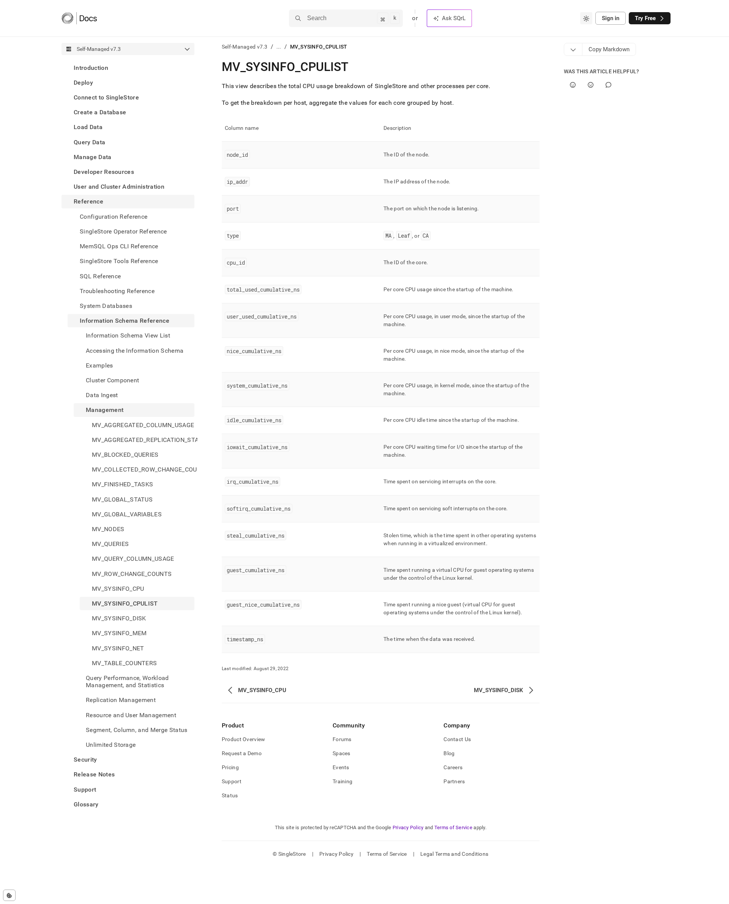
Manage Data (93, 157)
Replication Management (121, 700)
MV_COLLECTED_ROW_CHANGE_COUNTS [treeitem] (143, 469)
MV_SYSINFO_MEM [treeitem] (119, 633)
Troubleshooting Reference (117, 291)
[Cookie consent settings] (9, 895)
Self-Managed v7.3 (245, 47)
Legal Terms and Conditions (454, 854)
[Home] (79, 18)
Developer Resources (104, 171)
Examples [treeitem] (99, 365)
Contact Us (457, 739)
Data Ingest (102, 395)
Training (342, 781)
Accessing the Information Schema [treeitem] (134, 350)
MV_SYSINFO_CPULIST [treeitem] (125, 603)
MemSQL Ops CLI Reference (119, 246)
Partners (454, 781)
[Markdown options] (573, 49)
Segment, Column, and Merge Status (137, 730)
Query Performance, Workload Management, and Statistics (127, 681)
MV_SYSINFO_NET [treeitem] (118, 648)
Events (341, 767)
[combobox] (586, 18)
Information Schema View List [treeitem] (128, 335)
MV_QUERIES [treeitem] (110, 544)
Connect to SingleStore (106, 97)
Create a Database (100, 112)
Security (85, 760)
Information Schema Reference (124, 320)
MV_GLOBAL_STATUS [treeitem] (122, 499)
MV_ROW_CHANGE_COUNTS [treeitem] (132, 573)
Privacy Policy (408, 827)
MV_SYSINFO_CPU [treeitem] (118, 588)
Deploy (83, 82)
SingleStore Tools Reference (119, 261)
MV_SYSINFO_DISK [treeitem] (119, 618)
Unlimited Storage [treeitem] (111, 744)
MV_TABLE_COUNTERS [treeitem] (124, 663)
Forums (342, 739)
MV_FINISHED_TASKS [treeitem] (122, 484)
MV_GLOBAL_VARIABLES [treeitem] (127, 514)
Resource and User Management (131, 715)
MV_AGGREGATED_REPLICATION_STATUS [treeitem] (143, 439)
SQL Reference (100, 276)
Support (85, 789)
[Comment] (608, 85)
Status (230, 795)
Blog (448, 753)
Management (104, 410)
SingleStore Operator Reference (123, 231)
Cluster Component (112, 380)
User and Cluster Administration (119, 187)
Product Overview (243, 739)
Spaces (341, 753)
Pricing (230, 767)
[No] (591, 85)
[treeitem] (128, 67)
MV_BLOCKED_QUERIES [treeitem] (125, 454)
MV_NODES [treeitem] (108, 529)
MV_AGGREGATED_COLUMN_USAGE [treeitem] (143, 425)
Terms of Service (453, 827)
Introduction (91, 67)
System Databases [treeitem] (106, 305)
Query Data (89, 142)
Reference (88, 201)
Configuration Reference (113, 216)
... (278, 47)
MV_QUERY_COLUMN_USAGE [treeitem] (133, 559)
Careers (452, 767)
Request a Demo (242, 753)
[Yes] (573, 85)
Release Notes (94, 774)
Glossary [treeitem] (86, 804)
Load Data (88, 127)
